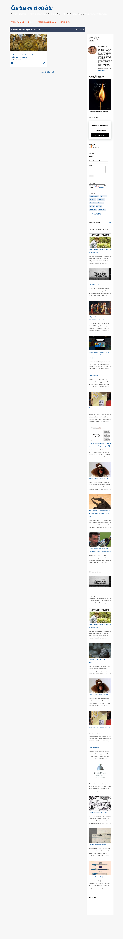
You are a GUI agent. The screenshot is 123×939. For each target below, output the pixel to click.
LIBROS (30, 22)
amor (92, 199)
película (93, 209)
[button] (44, 63)
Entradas (94, 146)
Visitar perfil (101, 70)
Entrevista (65, 22)
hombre (101, 199)
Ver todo (80, 30)
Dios (103, 196)
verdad (93, 202)
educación (94, 196)
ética (100, 202)
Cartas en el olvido (32, 7)
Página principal (17, 22)
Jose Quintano (102, 46)
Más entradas (47, 72)
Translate (102, 187)
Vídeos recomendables (47, 22)
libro (98, 206)
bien (92, 206)
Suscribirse (100, 135)
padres (101, 209)
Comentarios (95, 147)
